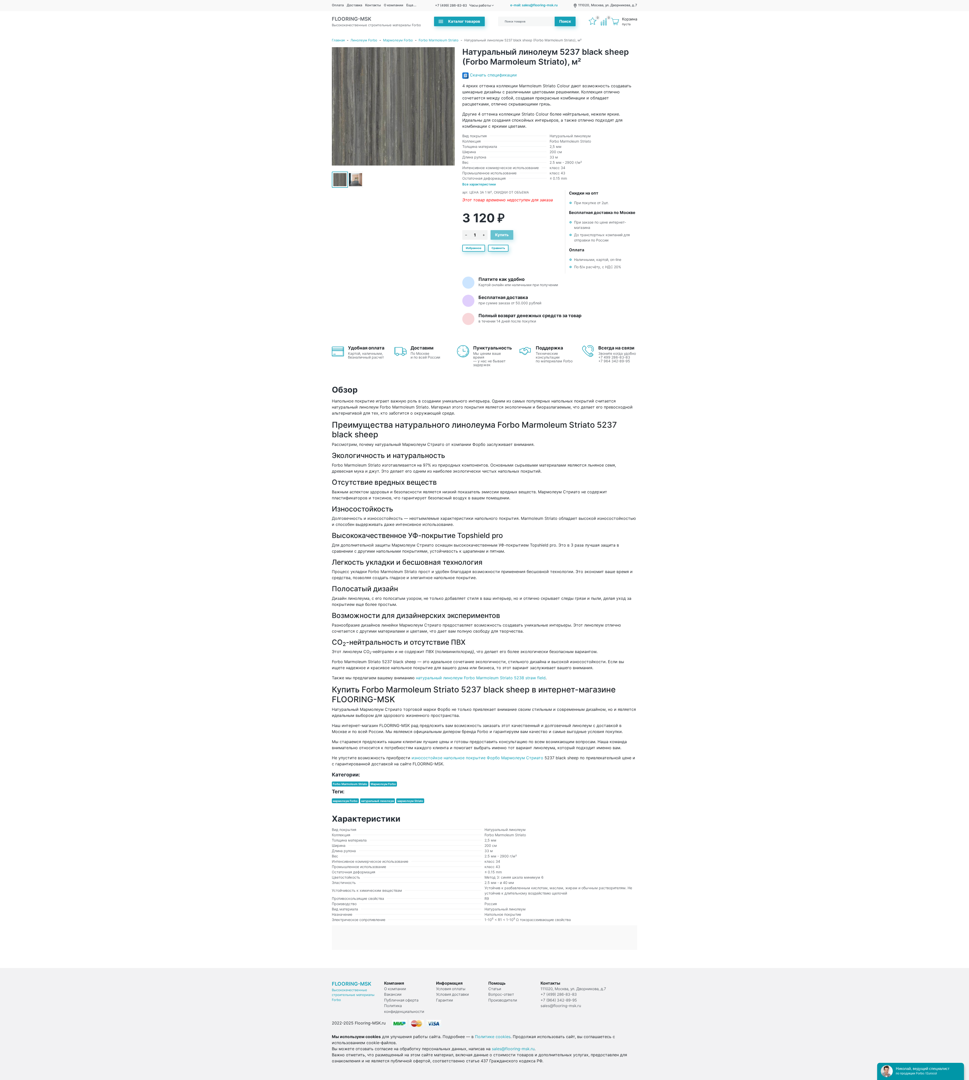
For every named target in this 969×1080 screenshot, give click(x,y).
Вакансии (392, 994)
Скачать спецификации (493, 74)
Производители (502, 1000)
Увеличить (393, 106)
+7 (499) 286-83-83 (451, 5)
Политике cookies (492, 1036)
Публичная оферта (401, 1000)
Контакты (373, 5)
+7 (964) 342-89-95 (559, 1000)
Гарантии (444, 1000)
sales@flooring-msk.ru (561, 1005)
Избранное (473, 248)
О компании (393, 5)
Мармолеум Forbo (398, 40)
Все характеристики (479, 184)
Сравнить (498, 248)
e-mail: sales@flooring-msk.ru (534, 5)
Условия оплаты (450, 988)
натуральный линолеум (377, 801)
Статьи (494, 988)
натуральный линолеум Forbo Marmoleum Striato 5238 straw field (481, 677)
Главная (338, 40)
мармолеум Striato (410, 801)
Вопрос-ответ (501, 994)
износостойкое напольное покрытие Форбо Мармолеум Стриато (477, 757)
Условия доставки (452, 994)
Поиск (565, 21)
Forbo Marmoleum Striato (439, 40)
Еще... (411, 5)
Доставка (354, 5)
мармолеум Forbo (345, 801)
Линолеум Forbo (364, 40)
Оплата (338, 5)
